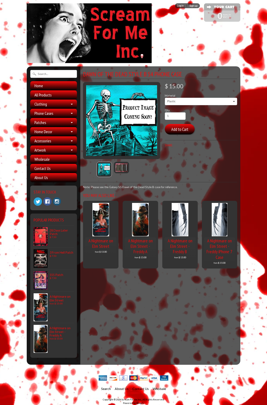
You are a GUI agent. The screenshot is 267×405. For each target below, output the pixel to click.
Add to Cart (179, 129)
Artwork (40, 150)
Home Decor (43, 131)
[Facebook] (47, 201)
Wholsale (159, 389)
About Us (41, 177)
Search (106, 389)
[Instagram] (57, 201)
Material (170, 95)
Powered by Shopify (133, 403)
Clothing (40, 104)
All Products (43, 95)
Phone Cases (43, 113)
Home (38, 86)
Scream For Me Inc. (131, 399)
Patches (40, 122)
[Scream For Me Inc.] (89, 60)
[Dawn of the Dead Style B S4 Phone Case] (104, 169)
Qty (167, 110)
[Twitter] (38, 201)
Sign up (193, 5)
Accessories (42, 141)
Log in (180, 5)
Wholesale (42, 159)
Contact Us (42, 168)
